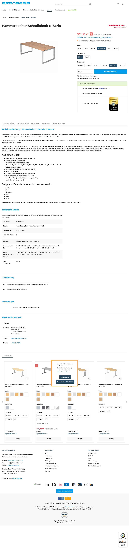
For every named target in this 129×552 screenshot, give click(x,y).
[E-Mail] (66, 498)
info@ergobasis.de (13, 465)
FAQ (89, 458)
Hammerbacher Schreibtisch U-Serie (79, 385)
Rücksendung (92, 461)
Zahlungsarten (49, 461)
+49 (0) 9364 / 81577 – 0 (14, 460)
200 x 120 (122, 65)
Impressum (48, 456)
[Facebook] (59, 498)
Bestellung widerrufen (64, 491)
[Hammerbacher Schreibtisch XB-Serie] (48, 372)
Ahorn (80, 48)
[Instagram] (62, 498)
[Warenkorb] (126, 3)
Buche (93, 48)
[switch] (123, 545)
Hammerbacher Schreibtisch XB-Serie (47, 385)
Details (17, 439)
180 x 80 (104, 65)
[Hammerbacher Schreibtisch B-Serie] (111, 372)
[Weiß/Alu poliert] (57, 408)
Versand (101, 88)
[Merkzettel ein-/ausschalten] (27, 378)
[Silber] (7, 408)
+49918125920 (15, 343)
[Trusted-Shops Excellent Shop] (113, 104)
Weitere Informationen (59, 123)
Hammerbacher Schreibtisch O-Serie (16, 385)
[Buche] (17, 394)
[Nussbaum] (22, 394)
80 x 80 (80, 65)
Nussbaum (101, 48)
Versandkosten (69, 507)
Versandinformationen (51, 466)
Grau (86, 48)
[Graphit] (43, 408)
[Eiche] (7, 399)
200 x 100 (113, 65)
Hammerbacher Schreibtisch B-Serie (110, 385)
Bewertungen (46, 123)
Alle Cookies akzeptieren (65, 381)
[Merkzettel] (118, 4)
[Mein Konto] (123, 4)
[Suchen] (90, 4)
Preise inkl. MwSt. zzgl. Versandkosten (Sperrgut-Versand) (94, 37)
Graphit (87, 57)
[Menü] (126, 533)
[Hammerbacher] (117, 26)
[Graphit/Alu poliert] (48, 408)
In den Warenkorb (110, 71)
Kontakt (90, 456)
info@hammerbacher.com (19, 338)
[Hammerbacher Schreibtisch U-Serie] (80, 372)
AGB (46, 453)
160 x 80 (96, 65)
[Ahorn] (7, 394)
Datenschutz (49, 458)
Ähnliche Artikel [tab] (7, 356)
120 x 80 (88, 65)
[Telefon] (69, 498)
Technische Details (23, 123)
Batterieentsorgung (50, 468)
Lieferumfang (35, 123)
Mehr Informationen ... (64, 372)
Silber (80, 57)
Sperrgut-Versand (10, 433)
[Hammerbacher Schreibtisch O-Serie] (17, 372)
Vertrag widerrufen (93, 463)
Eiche (115, 48)
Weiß (109, 48)
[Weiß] (26, 394)
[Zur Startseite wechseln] (16, 4)
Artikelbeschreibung (9, 123)
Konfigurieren (65, 377)
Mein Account (92, 453)
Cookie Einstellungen (94, 466)
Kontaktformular (17, 478)
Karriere (47, 471)
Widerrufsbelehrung (51, 463)
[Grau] (12, 394)
